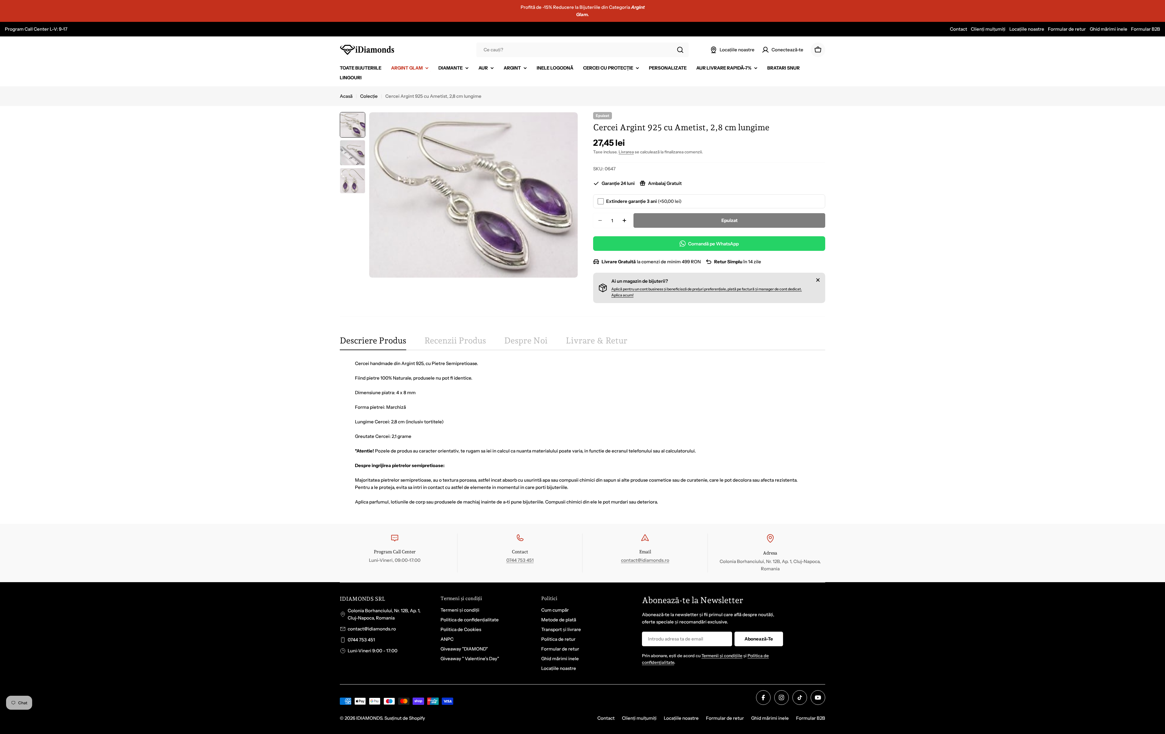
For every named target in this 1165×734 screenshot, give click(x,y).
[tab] (373, 342)
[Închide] (818, 280)
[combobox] (582, 50)
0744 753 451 (520, 560)
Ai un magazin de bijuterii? (639, 281)
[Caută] (680, 49)
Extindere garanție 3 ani (644, 201)
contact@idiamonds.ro (645, 560)
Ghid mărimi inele (1108, 29)
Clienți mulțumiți (988, 29)
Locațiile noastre (1026, 29)
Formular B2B (1145, 29)
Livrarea (626, 151)
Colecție (369, 96)
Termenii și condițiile (721, 655)
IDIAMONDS (369, 718)
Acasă (346, 96)
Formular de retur (1067, 29)
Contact (958, 29)
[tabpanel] (582, 433)
